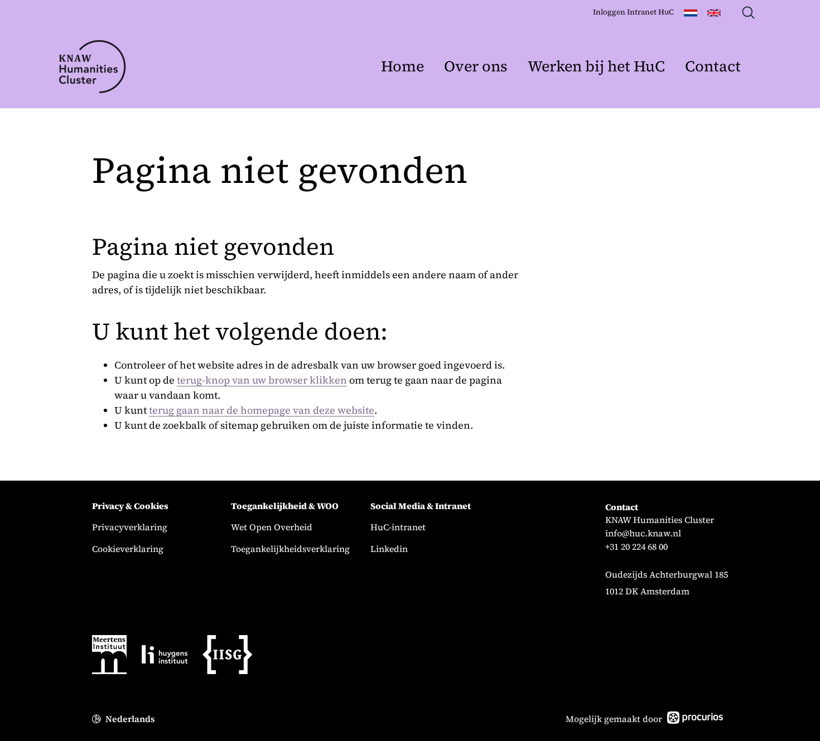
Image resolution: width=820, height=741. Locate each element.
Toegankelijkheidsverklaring (290, 549)
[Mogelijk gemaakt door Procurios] (695, 719)
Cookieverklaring (127, 549)
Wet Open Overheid (271, 527)
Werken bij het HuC (596, 66)
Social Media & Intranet (420, 506)
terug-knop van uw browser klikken (262, 380)
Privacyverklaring (129, 527)
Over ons (476, 66)
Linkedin (389, 549)
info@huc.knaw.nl (643, 533)
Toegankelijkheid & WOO (285, 506)
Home (402, 66)
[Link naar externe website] (109, 656)
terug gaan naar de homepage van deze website (261, 410)
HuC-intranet (398, 527)
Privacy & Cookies (130, 506)
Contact (713, 66)
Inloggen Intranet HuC (633, 12)
